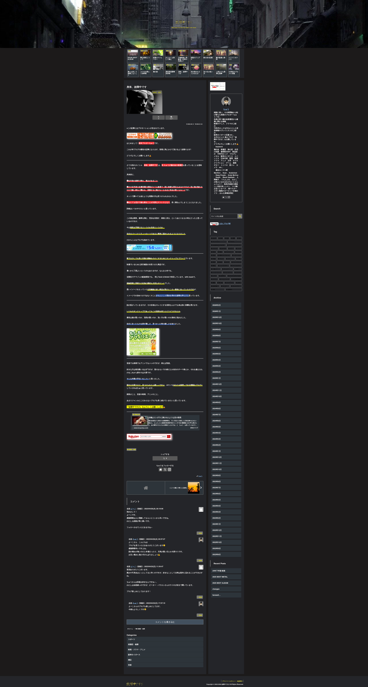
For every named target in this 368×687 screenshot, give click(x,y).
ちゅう (135, 539)
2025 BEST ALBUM (220, 583)
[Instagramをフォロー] (169, 469)
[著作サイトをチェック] (161, 469)
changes (215, 589)
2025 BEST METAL (220, 577)
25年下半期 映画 (218, 570)
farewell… (216, 595)
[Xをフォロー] (165, 469)
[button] (171, 117)
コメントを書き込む (165, 622)
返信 (200, 533)
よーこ (133, 508)
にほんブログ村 (225, 223)
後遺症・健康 (132, 449)
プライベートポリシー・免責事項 (232, 681)
